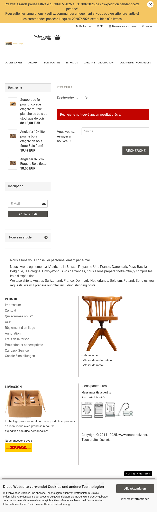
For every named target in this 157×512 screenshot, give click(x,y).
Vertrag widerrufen (138, 473)
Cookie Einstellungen (20, 356)
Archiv (33, 62)
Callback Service (17, 350)
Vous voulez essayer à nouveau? (66, 136)
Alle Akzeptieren (135, 488)
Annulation (13, 333)
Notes (148, 26)
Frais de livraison (17, 339)
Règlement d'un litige (20, 328)
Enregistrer (28, 213)
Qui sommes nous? (19, 316)
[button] (100, 26)
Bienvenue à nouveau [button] (123, 26)
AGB (8, 322)
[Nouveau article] (46, 237)
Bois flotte (52, 62)
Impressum (13, 305)
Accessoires (13, 62)
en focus (72, 62)
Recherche (136, 151)
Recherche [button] (85, 26)
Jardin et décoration (98, 62)
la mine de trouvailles (135, 62)
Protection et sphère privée (24, 345)
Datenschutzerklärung (57, 504)
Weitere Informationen (135, 499)
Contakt (10, 311)
